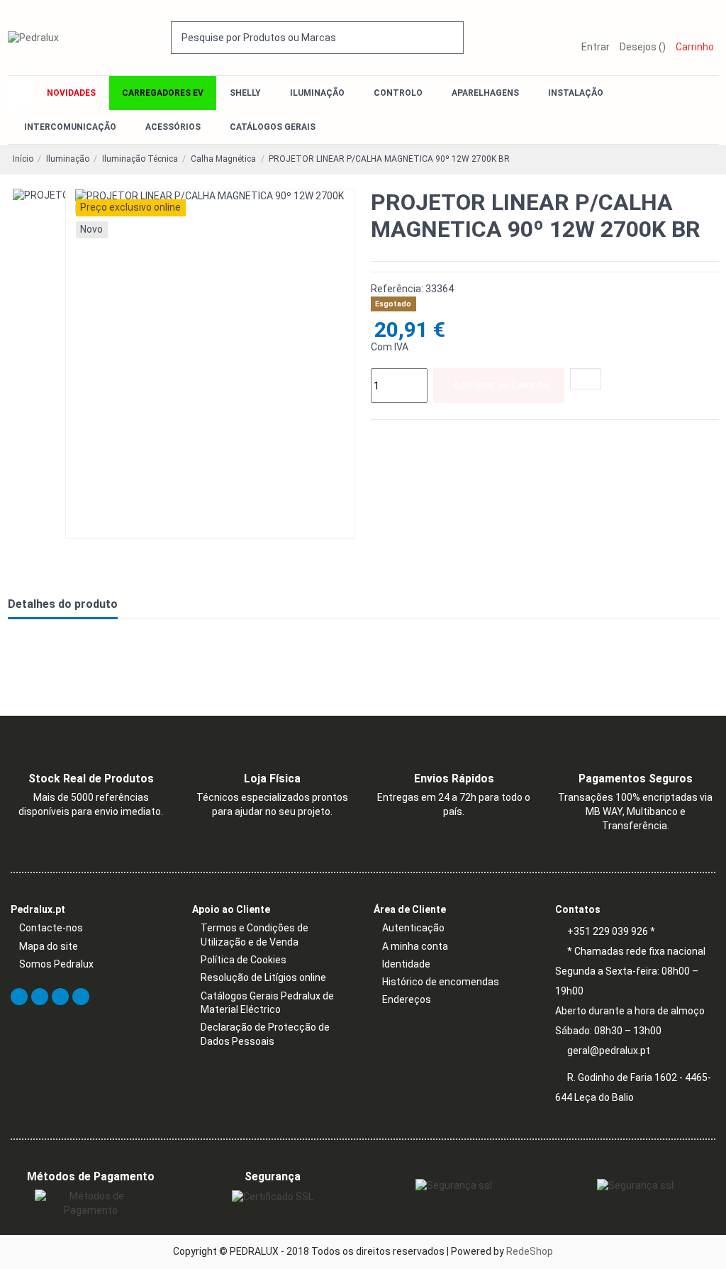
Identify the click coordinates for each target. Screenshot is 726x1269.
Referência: (397, 288)
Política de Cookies (243, 959)
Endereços (406, 999)
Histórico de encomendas (440, 981)
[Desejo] (585, 378)
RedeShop (529, 1251)
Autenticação (413, 927)
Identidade (406, 964)
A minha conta (415, 946)
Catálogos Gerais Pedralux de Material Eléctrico (267, 1003)
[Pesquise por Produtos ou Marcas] (454, 37)
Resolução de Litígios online (263, 977)
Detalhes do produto (63, 604)
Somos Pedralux (56, 964)
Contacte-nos (51, 927)
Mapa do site (48, 946)
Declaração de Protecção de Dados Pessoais (265, 1034)
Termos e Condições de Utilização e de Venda (254, 935)
